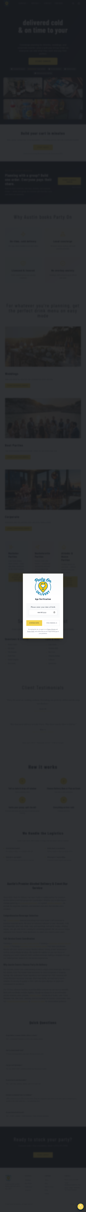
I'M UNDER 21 (51, 623)
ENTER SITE (34, 623)
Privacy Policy (30, 631)
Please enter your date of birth (43, 607)
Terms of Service (51, 629)
